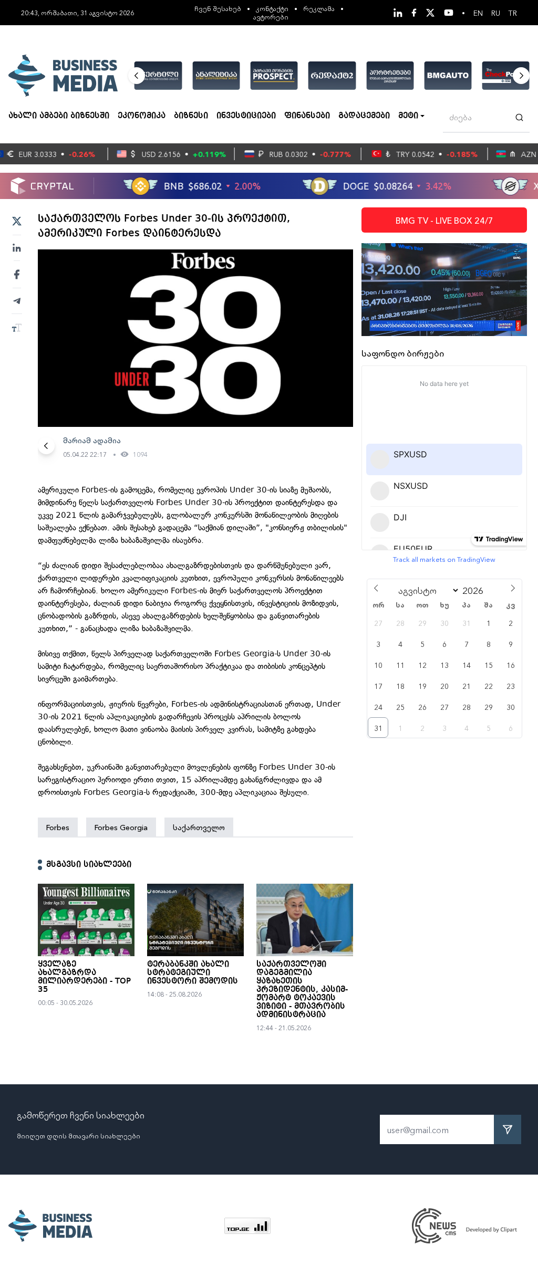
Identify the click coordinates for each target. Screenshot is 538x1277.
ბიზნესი (191, 116)
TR (513, 12)
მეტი (408, 116)
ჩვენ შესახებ (217, 8)
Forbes (57, 827)
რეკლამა (319, 8)
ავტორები (270, 16)
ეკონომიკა (141, 116)
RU (495, 12)
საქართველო (199, 827)
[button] (136, 75)
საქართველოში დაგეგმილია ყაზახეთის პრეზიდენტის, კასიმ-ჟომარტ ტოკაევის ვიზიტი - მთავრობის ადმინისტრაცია (302, 989)
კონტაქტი (272, 8)
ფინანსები (307, 116)
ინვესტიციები (246, 116)
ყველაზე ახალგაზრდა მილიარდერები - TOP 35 (84, 977)
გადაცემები (364, 116)
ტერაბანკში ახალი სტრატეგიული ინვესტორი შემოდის (192, 973)
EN (478, 12)
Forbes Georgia (121, 827)
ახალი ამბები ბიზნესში (58, 116)
